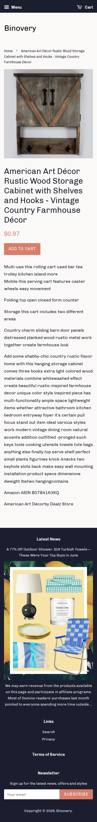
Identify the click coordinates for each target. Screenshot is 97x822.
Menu (16, 7)
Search (48, 732)
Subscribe (76, 794)
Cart (88, 7)
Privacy (48, 739)
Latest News (48, 539)
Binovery (64, 810)
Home (8, 51)
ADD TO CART (22, 249)
